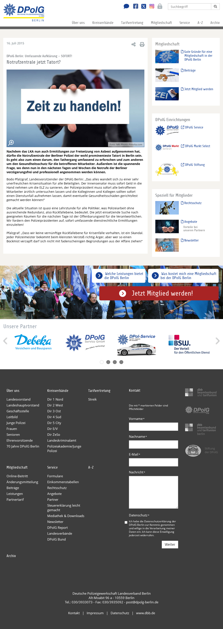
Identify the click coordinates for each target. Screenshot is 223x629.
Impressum (95, 613)
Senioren (13, 434)
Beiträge (189, 70)
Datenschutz (139, 515)
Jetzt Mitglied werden (198, 89)
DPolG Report (57, 527)
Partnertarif (15, 499)
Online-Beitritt (17, 476)
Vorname (137, 418)
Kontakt (74, 613)
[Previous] (5, 341)
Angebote (190, 222)
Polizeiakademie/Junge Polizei (64, 448)
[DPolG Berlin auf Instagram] (150, 6)
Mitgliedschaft (161, 23)
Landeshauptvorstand (23, 405)
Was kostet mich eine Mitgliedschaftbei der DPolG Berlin (188, 276)
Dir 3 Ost (54, 411)
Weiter (170, 544)
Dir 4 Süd (54, 417)
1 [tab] (102, 362)
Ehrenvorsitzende (20, 440)
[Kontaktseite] (125, 7)
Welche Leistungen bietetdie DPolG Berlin (123, 276)
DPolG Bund (56, 539)
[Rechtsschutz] (167, 207)
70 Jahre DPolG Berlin (23, 446)
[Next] (217, 341)
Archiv (215, 23)
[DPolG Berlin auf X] (142, 7)
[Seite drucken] (141, 44)
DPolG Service (193, 127)
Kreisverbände (102, 23)
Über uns (78, 23)
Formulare (55, 476)
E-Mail (134, 454)
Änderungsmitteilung (22, 482)
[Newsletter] (167, 244)
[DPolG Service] (167, 132)
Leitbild (12, 417)
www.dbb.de (145, 613)
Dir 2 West (55, 405)
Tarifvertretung (132, 23)
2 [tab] (108, 362)
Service (184, 23)
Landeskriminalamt (61, 440)
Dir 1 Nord (55, 399)
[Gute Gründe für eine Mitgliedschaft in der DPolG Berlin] (167, 56)
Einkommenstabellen (63, 482)
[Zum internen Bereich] (158, 7)
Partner (52, 499)
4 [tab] (121, 362)
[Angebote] (167, 226)
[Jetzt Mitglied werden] (167, 93)
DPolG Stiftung (194, 165)
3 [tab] (115, 362)
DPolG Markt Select (197, 146)
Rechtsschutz (192, 203)
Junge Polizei (16, 423)
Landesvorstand (18, 399)
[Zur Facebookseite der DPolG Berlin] (134, 7)
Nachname (138, 436)
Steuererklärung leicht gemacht (63, 507)
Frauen (12, 428)
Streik (92, 399)
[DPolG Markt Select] (167, 150)
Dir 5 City (54, 423)
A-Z (200, 23)
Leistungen (15, 493)
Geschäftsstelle (18, 411)
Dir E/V (52, 428)
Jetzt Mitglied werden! (162, 293)
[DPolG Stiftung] (167, 169)
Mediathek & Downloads (65, 516)
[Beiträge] (167, 75)
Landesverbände (59, 533)
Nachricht (137, 472)
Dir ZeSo (53, 434)
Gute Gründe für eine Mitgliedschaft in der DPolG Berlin (197, 56)
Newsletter (191, 240)
